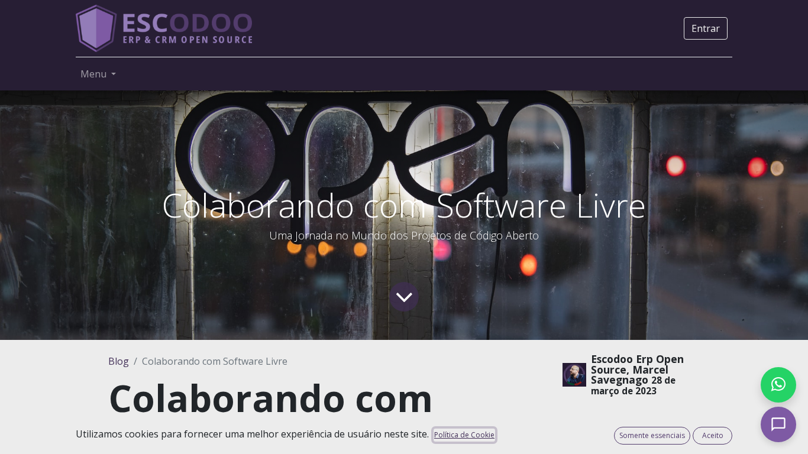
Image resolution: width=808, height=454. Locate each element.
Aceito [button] (712, 435)
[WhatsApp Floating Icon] (778, 385)
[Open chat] (778, 424)
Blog (118, 361)
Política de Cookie (464, 435)
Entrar (705, 28)
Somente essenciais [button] (652, 435)
